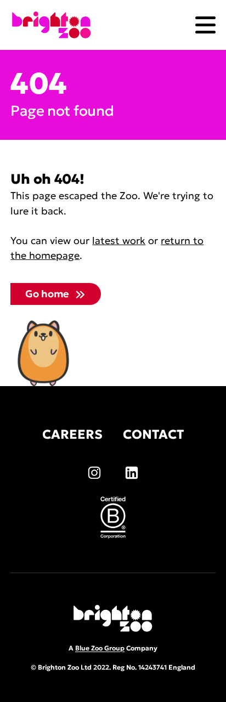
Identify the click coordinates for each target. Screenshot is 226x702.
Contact (153, 434)
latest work (118, 240)
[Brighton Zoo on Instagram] (94, 473)
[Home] (51, 25)
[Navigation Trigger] (205, 25)
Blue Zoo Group (100, 648)
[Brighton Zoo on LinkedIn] (131, 473)
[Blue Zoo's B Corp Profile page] (113, 517)
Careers (72, 434)
